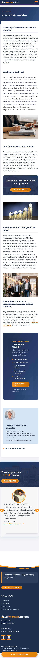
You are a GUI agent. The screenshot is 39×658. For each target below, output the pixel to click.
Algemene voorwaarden (13, 648)
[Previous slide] (2, 510)
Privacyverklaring (24, 648)
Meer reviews (10, 481)
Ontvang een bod (19, 384)
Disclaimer (14, 650)
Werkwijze (6, 600)
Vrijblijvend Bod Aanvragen (11, 609)
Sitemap (4, 648)
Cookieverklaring (6, 650)
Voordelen (6, 603)
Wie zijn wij (6, 606)
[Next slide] (37, 510)
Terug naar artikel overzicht (15, 448)
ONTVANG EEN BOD (20, 190)
